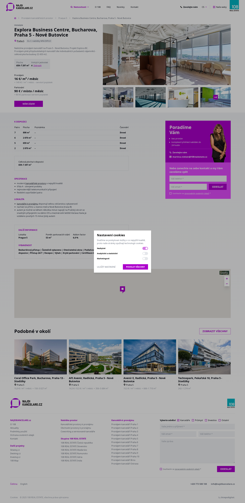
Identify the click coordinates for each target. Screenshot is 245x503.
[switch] (145, 248)
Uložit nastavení (106, 266)
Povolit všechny (135, 266)
